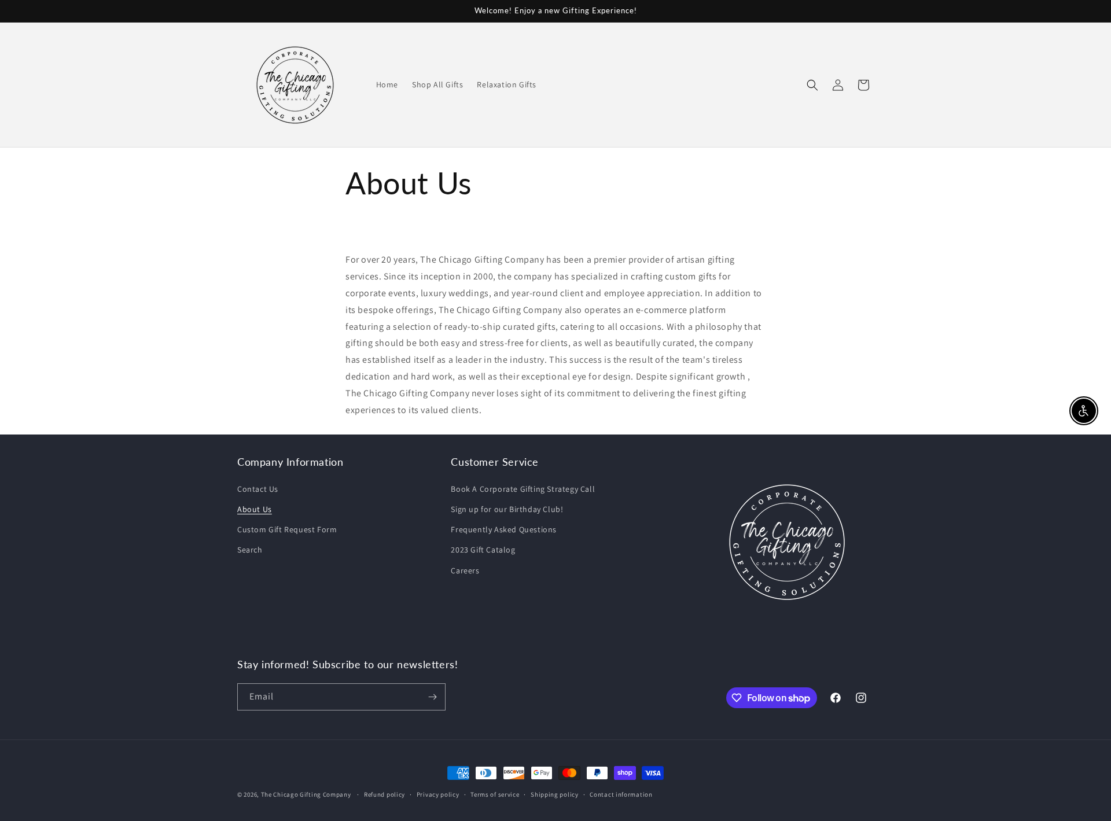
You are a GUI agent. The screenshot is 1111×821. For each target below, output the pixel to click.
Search (250, 549)
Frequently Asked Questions (504, 529)
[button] (812, 85)
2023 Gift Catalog (483, 549)
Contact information (621, 794)
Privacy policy (438, 794)
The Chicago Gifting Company (306, 794)
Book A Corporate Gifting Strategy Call (523, 489)
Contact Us (257, 489)
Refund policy (384, 794)
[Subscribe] (432, 696)
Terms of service (494, 794)
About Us (254, 509)
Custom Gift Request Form (287, 529)
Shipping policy (555, 794)
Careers (465, 570)
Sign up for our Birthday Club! (507, 509)
